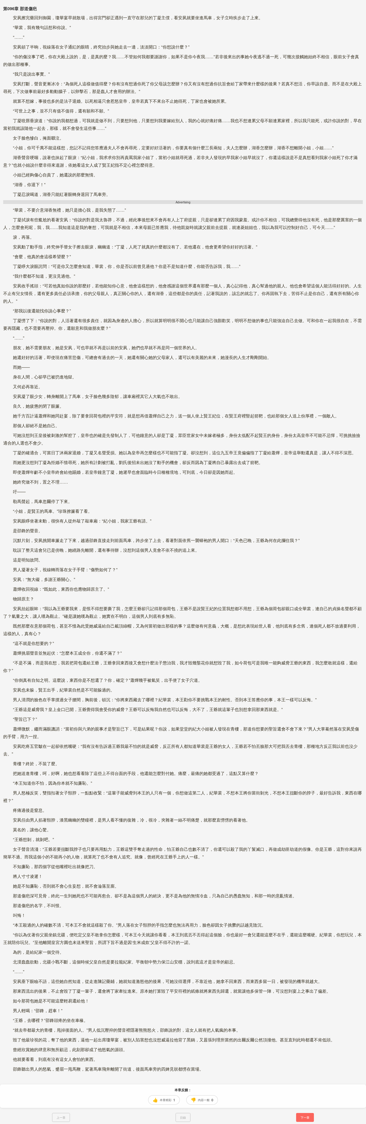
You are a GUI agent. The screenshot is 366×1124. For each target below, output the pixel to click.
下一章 (305, 1117)
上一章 (61, 1117)
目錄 (183, 1117)
